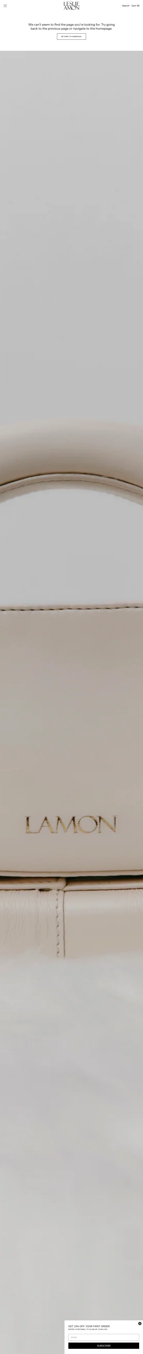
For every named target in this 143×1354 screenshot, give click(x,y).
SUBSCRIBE (104, 1345)
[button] (5, 6)
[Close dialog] (140, 1323)
